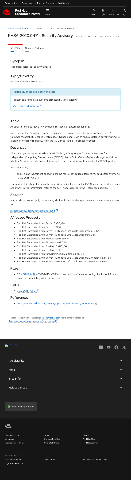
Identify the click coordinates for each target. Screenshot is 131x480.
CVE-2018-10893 (27, 290)
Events (86, 435)
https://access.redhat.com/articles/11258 (32, 210)
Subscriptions (11, 3)
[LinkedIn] (101, 348)
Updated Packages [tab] (34, 48)
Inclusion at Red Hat (14, 443)
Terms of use (49, 459)
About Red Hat (12, 435)
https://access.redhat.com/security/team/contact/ (32, 320)
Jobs (46, 435)
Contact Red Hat (52, 439)
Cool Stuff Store (51, 443)
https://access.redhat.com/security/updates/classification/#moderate (55, 303)
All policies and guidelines (95, 459)
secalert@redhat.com (49, 317)
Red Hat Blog (89, 439)
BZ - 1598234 (25, 274)
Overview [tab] (15, 47)
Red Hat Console (45, 3)
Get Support (64, 3)
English (103, 14)
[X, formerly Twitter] (124, 348)
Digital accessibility (14, 463)
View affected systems (26, 106)
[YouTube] (109, 348)
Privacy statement (13, 459)
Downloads (27, 3)
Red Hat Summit (90, 443)
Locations (9, 439)
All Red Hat (114, 14)
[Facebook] (116, 348)
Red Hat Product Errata (19, 28)
